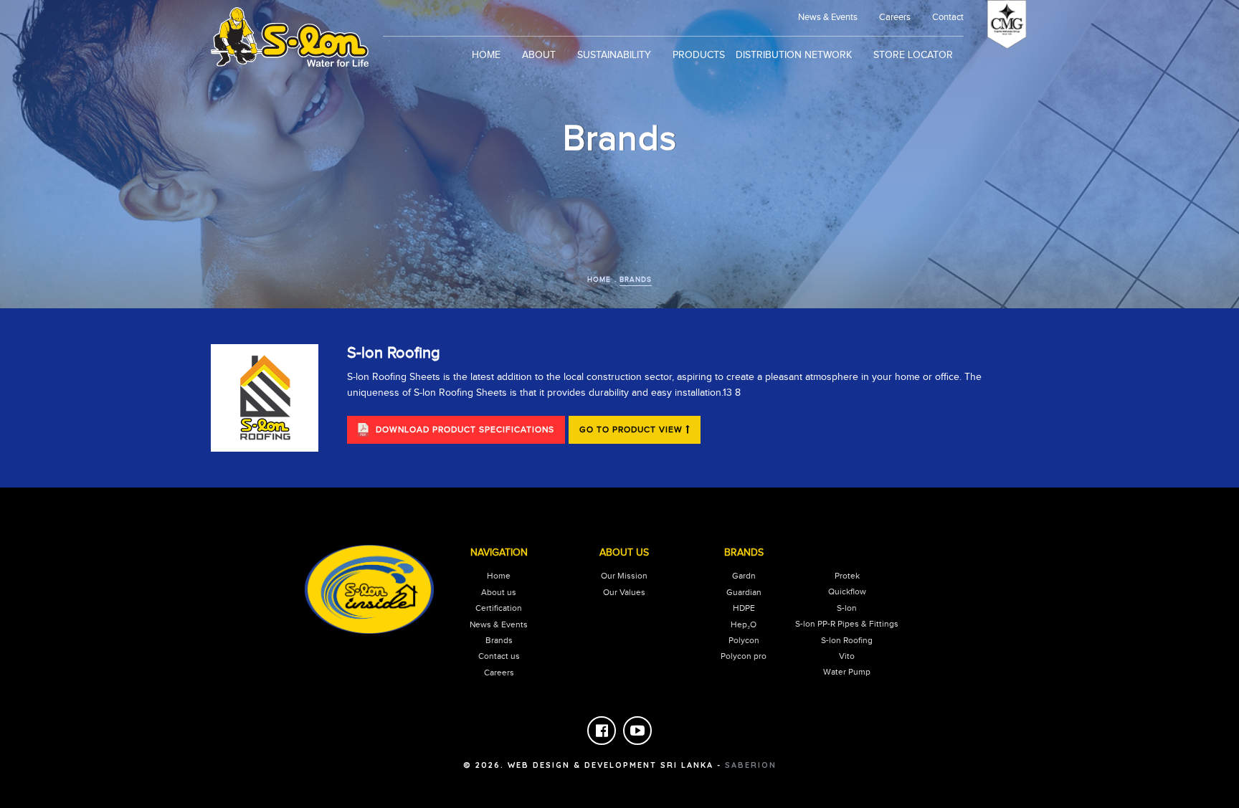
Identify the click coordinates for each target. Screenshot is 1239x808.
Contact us (499, 656)
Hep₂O (743, 624)
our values (624, 592)
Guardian (743, 592)
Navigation (499, 553)
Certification (498, 608)
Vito (847, 656)
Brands (636, 279)
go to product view (632, 429)
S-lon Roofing (847, 640)
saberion (751, 765)
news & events (828, 17)
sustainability (614, 55)
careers (499, 672)
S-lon (847, 608)
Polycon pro (743, 656)
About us (498, 592)
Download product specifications (465, 429)
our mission (624, 576)
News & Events (499, 624)
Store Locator (913, 55)
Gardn (744, 576)
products (699, 55)
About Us (624, 553)
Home (486, 55)
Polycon (743, 640)
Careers (895, 17)
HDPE (744, 608)
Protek (847, 576)
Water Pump (846, 672)
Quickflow (847, 591)
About (539, 55)
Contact (948, 17)
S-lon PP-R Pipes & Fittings (846, 624)
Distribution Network (794, 55)
